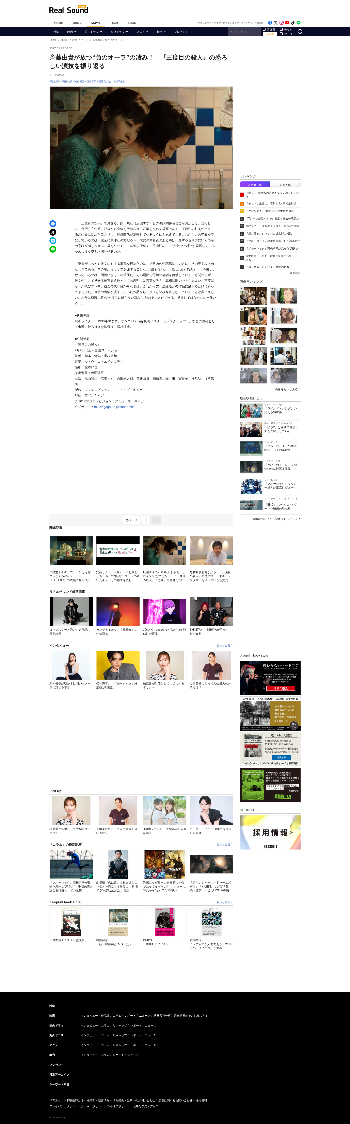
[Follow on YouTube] (287, 22)
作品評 (105, 1015)
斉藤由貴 (68, 81)
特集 (56, 32)
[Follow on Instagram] (282, 22)
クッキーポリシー (92, 1106)
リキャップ (120, 1025)
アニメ (141, 32)
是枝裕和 (56, 81)
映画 (70, 32)
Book (132, 23)
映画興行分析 (162, 1015)
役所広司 (91, 81)
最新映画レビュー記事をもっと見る (275, 519)
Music (77, 23)
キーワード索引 (59, 1084)
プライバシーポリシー (63, 1106)
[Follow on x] (276, 22)
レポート (130, 1015)
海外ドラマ (118, 32)
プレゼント (181, 32)
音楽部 (271, 29)
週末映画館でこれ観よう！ (191, 1015)
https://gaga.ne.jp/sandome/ (114, 406)
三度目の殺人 (106, 81)
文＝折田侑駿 (56, 74)
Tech (114, 23)
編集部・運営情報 (98, 1100)
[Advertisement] (202, 9)
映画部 (270, 34)
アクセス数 (255, 184)
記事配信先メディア (145, 1106)
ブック (288, 34)
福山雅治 (79, 81)
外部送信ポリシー (118, 1106)
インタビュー (89, 1015)
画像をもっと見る (286, 389)
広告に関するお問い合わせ (175, 1100)
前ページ (131, 520)
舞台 (159, 32)
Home (58, 23)
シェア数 (285, 184)
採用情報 (201, 1100)
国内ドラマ (92, 32)
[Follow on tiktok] (293, 22)
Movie (95, 23)
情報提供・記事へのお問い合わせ (134, 1100)
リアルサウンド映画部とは (66, 1100)
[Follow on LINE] (299, 22)
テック (288, 29)
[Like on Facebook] (270, 22)
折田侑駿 (120, 81)
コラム (117, 1015)
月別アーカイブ (59, 1074)
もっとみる (223, 645)
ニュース (144, 1015)
